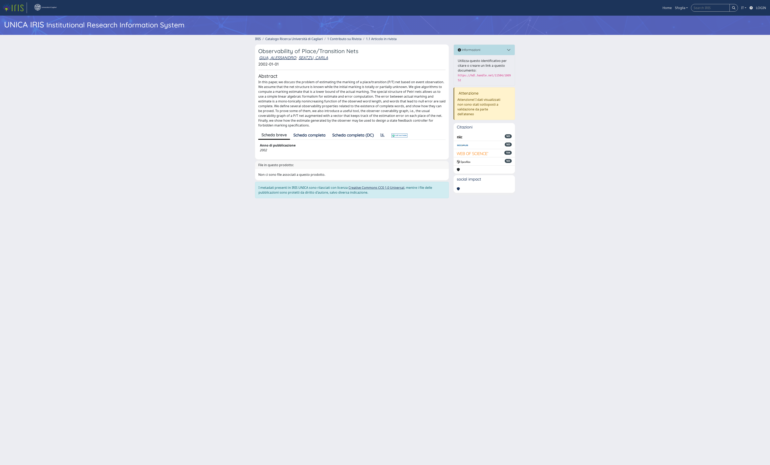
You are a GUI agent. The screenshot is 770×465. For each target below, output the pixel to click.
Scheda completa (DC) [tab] (353, 134)
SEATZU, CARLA (313, 57)
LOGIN (761, 8)
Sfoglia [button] (680, 8)
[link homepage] (14, 7)
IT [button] (742, 8)
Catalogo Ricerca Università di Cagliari (294, 39)
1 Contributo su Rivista (344, 39)
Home (667, 8)
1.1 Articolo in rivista (381, 39)
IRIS (258, 39)
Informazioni (470, 50)
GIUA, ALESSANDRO (277, 57)
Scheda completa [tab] (309, 134)
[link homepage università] (45, 7)
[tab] (382, 135)
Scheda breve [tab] (274, 134)
